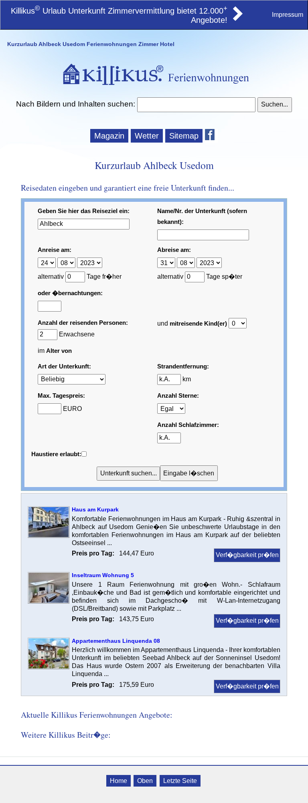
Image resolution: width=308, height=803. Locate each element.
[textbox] (196, 104)
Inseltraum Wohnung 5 (103, 575)
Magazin (109, 135)
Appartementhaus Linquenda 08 (116, 641)
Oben (145, 780)
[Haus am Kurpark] (48, 535)
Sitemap (184, 135)
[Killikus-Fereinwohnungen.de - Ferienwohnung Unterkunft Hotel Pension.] (154, 86)
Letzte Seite (180, 780)
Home (118, 780)
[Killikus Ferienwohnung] (237, 18)
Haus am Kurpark (95, 509)
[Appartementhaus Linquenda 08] (48, 667)
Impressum (287, 14)
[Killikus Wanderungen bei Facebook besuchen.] (211, 136)
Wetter (147, 135)
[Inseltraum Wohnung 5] (48, 601)
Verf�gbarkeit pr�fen (247, 554)
